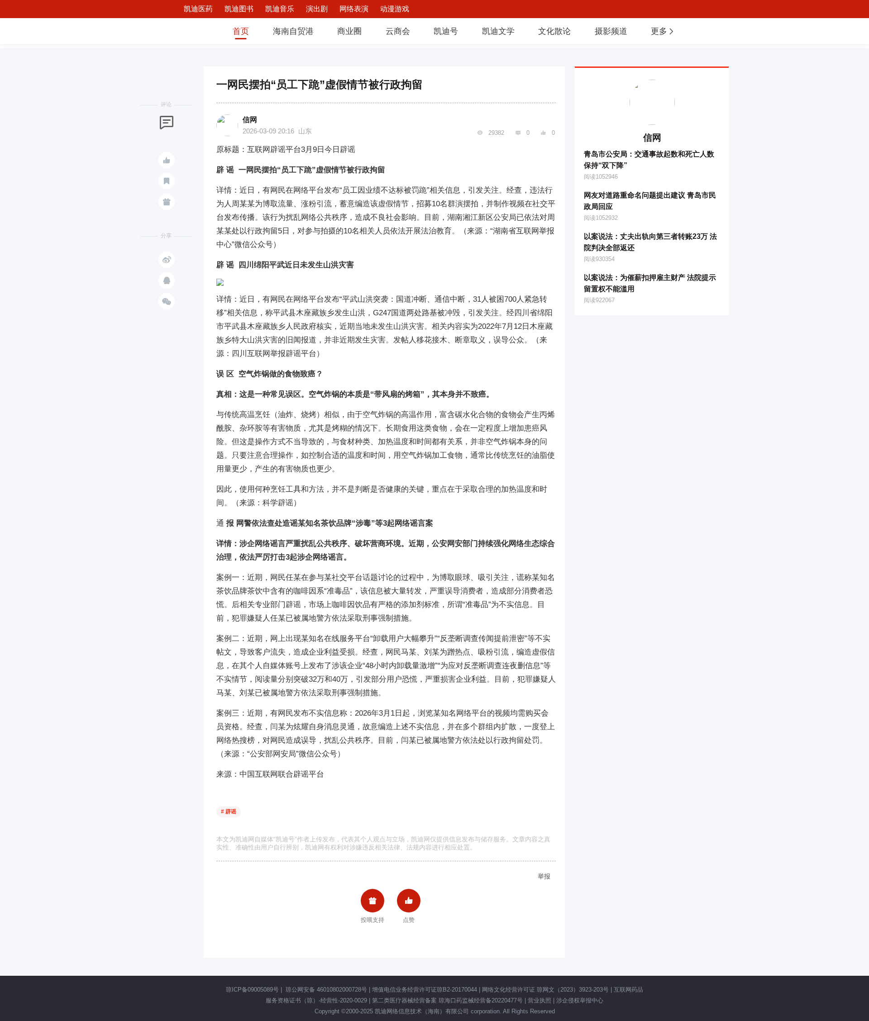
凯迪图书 (238, 9)
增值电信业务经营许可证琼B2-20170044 (424, 989)
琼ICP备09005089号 (252, 989)
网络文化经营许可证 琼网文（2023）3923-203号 (545, 989)
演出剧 (317, 9)
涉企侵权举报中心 (579, 1000)
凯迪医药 (198, 9)
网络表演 (353, 9)
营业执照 (539, 1000)
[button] (663, 31)
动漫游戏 (394, 9)
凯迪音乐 (279, 9)
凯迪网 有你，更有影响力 (191, 31)
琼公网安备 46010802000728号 (325, 989)
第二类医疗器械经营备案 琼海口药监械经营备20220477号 (447, 1000)
